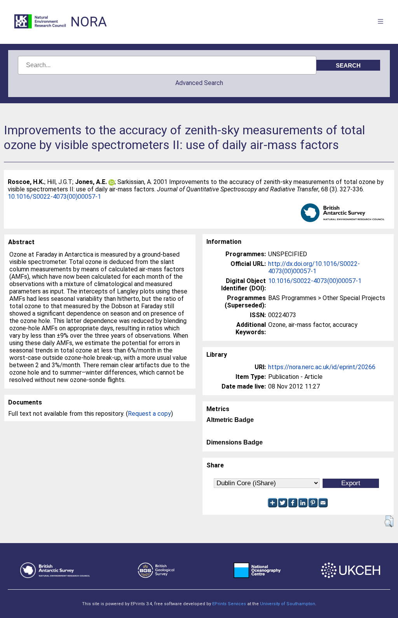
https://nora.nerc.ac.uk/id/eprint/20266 (321, 367)
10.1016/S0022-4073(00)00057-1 (54, 196)
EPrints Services (229, 603)
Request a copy (149, 413)
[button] (388, 521)
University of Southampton (287, 603)
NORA (88, 22)
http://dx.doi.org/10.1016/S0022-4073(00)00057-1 (314, 267)
